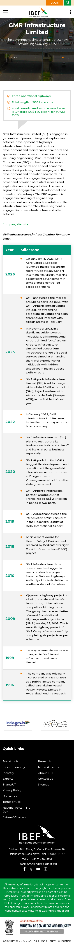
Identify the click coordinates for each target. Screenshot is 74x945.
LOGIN (54, 2)
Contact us (45, 778)
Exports (8, 778)
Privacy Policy (12, 790)
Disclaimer (10, 796)
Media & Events (48, 767)
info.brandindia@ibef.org (42, 864)
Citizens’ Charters (14, 817)
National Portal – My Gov (16, 809)
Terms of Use (12, 801)
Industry (8, 773)
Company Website (15, 224)
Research (44, 761)
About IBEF (46, 773)
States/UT (9, 784)
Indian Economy (14, 767)
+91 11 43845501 (42, 859)
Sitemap (44, 784)
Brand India (10, 761)
